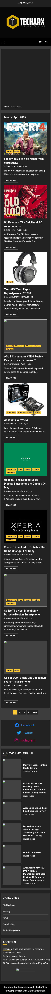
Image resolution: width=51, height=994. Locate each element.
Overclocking (9, 924)
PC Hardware (19, 346)
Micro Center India (36, 990)
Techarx (7, 949)
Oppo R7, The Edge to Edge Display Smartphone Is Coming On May (25, 483)
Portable (27, 469)
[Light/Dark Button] (38, 41)
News (20, 469)
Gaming (9, 151)
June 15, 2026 (30, 856)
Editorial (10, 282)
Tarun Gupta (10, 166)
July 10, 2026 (30, 814)
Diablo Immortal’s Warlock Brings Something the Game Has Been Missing (34, 831)
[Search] (46, 41)
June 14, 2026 (30, 883)
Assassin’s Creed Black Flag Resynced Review (35, 809)
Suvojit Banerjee (12, 364)
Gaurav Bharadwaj (13, 297)
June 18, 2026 (30, 839)
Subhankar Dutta (12, 491)
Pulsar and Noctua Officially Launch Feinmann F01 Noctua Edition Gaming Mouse (34, 788)
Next (35, 712)
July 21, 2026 (30, 796)
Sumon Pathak (11, 424)
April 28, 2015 (27, 491)
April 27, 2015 (23, 685)
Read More (11, 180)
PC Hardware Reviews (33, 346)
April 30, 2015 (23, 166)
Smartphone (11, 472)
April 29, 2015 (28, 297)
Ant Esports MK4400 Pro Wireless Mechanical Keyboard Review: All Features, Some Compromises (34, 873)
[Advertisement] (25, 78)
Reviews (10, 349)
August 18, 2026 (31, 771)
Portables (36, 469)
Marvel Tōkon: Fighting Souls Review (35, 766)
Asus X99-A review (16, 420)
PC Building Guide (11, 930)
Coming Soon (11, 469)
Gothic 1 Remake (32, 852)
